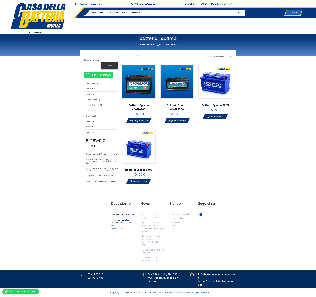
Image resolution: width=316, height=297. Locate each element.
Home (93, 12)
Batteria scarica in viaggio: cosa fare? (102, 154)
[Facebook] (239, 12)
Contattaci (293, 12)
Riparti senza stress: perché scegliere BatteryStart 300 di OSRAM (102, 169)
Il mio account (177, 222)
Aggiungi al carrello (139, 120)
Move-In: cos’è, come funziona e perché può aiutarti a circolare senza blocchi (101, 161)
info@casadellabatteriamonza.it (89, 4)
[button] (20, 291)
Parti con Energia (35, 32)
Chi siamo (135, 12)
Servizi (103, 12)
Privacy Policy (177, 218)
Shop (173, 229)
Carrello (174, 225)
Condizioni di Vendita (180, 214)
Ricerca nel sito (91, 60)
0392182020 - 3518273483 (144, 4)
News (124, 12)
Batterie (114, 12)
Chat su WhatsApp (100, 75)
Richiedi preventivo (139, 181)
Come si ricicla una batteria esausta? (101, 181)
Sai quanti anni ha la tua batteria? (100, 175)
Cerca (109, 65)
